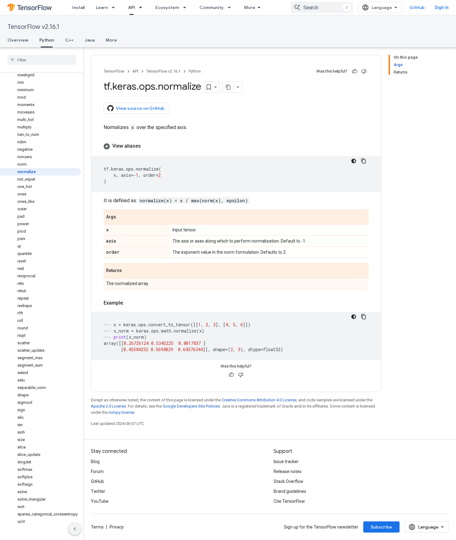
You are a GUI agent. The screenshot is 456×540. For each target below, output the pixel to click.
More (249, 7)
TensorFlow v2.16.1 (33, 27)
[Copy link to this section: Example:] (130, 303)
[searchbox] (41, 60)
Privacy (117, 526)
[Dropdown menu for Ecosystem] (186, 7)
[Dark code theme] (354, 161)
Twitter (98, 491)
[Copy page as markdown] (228, 87)
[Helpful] (354, 71)
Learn (102, 7)
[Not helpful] (364, 71)
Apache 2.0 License (108, 406)
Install (78, 7)
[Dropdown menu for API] (142, 7)
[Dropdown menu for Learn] (115, 7)
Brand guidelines (290, 491)
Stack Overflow (288, 481)
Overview (17, 40)
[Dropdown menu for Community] (231, 7)
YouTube (100, 501)
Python (46, 40)
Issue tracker (286, 461)
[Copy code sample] (364, 161)
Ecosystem (167, 7)
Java (90, 40)
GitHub (417, 7)
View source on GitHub (140, 108)
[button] (236, 146)
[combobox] (322, 7)
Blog (95, 461)
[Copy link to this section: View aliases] (147, 146)
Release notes (288, 471)
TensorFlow (114, 71)
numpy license (121, 412)
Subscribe (381, 527)
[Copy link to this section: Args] (122, 217)
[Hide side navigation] (75, 529)
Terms (97, 526)
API (131, 7)
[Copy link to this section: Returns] (128, 271)
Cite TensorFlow (289, 501)
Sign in (442, 7)
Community (211, 7)
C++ (69, 40)
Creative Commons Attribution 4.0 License (259, 400)
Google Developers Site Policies (191, 406)
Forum (97, 471)
